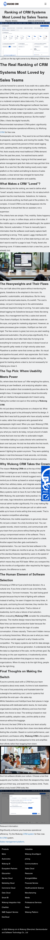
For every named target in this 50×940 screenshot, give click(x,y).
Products (5, 849)
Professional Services (33, 902)
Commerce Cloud (8, 888)
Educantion (6, 873)
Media (27, 897)
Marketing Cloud (8, 883)
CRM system (28, 833)
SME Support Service (10, 912)
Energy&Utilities (31, 878)
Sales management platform (12, 841)
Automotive (6, 859)
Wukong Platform (31, 912)
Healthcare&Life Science (34, 888)
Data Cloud (6, 892)
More (4, 854)
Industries (29, 849)
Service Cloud (7, 878)
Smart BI (5, 897)
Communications (31, 863)
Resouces (29, 873)
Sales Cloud (29, 868)
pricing (27, 859)
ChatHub (5, 907)
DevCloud (5, 917)
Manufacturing (30, 892)
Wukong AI (6, 863)
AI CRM (3, 837)
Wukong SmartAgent (33, 854)
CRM (2, 132)
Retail (27, 907)
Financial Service (31, 883)
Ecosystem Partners (9, 868)
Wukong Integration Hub (11, 902)
